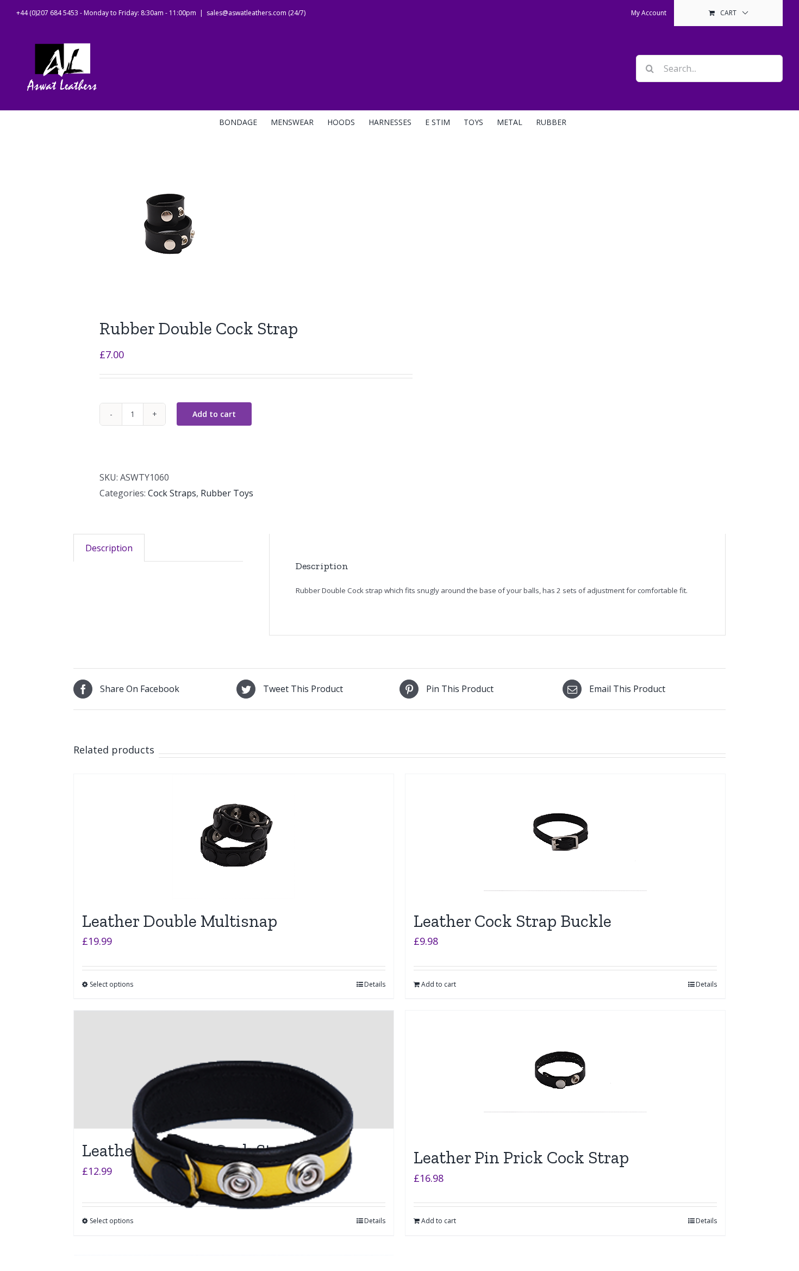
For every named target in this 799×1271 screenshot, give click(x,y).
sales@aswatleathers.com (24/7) (256, 12)
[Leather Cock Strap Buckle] (565, 836)
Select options (111, 984)
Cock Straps (172, 493)
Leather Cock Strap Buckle (512, 921)
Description (109, 548)
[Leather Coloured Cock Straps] (234, 1070)
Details (374, 984)
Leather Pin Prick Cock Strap (521, 1157)
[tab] (109, 548)
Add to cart (214, 414)
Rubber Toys (227, 493)
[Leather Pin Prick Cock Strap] (565, 1073)
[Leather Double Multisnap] (234, 836)
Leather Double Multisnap (179, 921)
